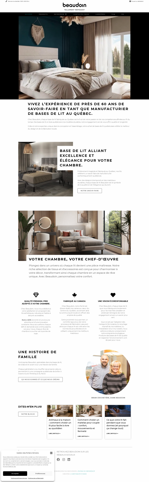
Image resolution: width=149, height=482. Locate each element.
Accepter (15, 474)
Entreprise (59, 14)
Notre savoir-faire (90, 191)
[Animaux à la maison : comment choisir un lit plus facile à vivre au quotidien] (60, 411)
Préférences (40, 474)
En (123, 14)
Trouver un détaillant (137, 1)
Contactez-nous (81, 14)
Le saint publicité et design (78, 474)
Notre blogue (28, 414)
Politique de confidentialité (35, 478)
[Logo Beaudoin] (74, 7)
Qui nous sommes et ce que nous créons (40, 379)
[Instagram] (65, 460)
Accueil (28, 14)
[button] (51, 453)
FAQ (113, 14)
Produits (43, 14)
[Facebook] (59, 460)
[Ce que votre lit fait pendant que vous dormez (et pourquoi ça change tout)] (118, 411)
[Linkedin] (70, 460)
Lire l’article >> (54, 433)
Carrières (100, 14)
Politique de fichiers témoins (19, 478)
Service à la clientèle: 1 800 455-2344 (18, 1)
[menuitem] (29, 14)
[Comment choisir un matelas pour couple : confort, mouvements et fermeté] (89, 411)
